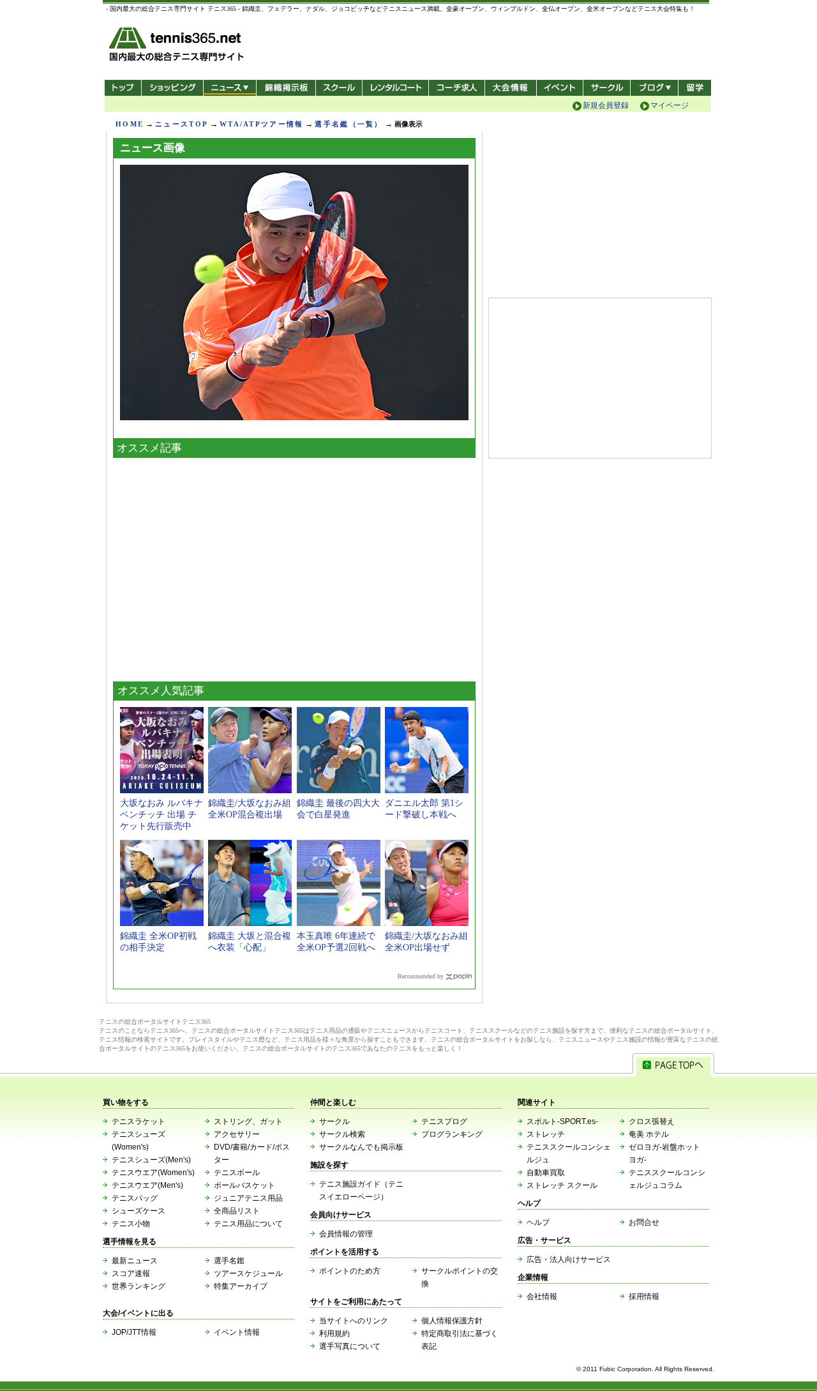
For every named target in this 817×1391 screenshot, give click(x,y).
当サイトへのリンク (353, 1320)
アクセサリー (237, 1134)
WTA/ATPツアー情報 (261, 124)
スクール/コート (338, 88)
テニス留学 (694, 88)
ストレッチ (546, 1134)
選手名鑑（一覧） (348, 124)
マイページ (669, 105)
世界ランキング (138, 1286)
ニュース (229, 88)
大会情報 (510, 88)
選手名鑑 (229, 1260)
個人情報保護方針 (452, 1320)
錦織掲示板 (285, 88)
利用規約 (334, 1333)
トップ (123, 88)
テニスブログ (444, 1121)
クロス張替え (652, 1121)
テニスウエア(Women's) (153, 1172)
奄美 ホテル (649, 1134)
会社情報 (542, 1296)
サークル (606, 88)
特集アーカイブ (240, 1286)
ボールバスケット (244, 1185)
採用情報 (644, 1296)
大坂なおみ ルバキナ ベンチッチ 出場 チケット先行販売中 (161, 814)
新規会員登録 (606, 105)
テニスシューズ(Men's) (151, 1159)
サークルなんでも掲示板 (361, 1147)
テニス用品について (248, 1223)
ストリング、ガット (248, 1121)
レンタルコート (396, 88)
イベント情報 (237, 1332)
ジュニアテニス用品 (248, 1198)
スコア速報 (131, 1273)
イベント (560, 88)
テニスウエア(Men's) (147, 1185)
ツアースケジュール (248, 1273)
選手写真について (349, 1346)
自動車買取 (546, 1172)
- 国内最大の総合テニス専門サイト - (177, 46)
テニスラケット (138, 1121)
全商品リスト (237, 1210)
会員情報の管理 (346, 1233)
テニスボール (237, 1172)
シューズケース (138, 1210)
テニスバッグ (135, 1198)
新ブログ (654, 88)
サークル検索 (342, 1134)
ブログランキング (452, 1134)
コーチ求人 (457, 88)
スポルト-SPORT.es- (562, 1121)
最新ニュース (135, 1260)
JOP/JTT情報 (134, 1332)
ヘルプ (538, 1222)
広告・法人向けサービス (569, 1259)
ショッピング (172, 88)
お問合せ (644, 1222)
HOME (130, 124)
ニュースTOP (181, 124)
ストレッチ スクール (562, 1185)
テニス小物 (131, 1223)
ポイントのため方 (349, 1270)
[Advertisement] (294, 566)
